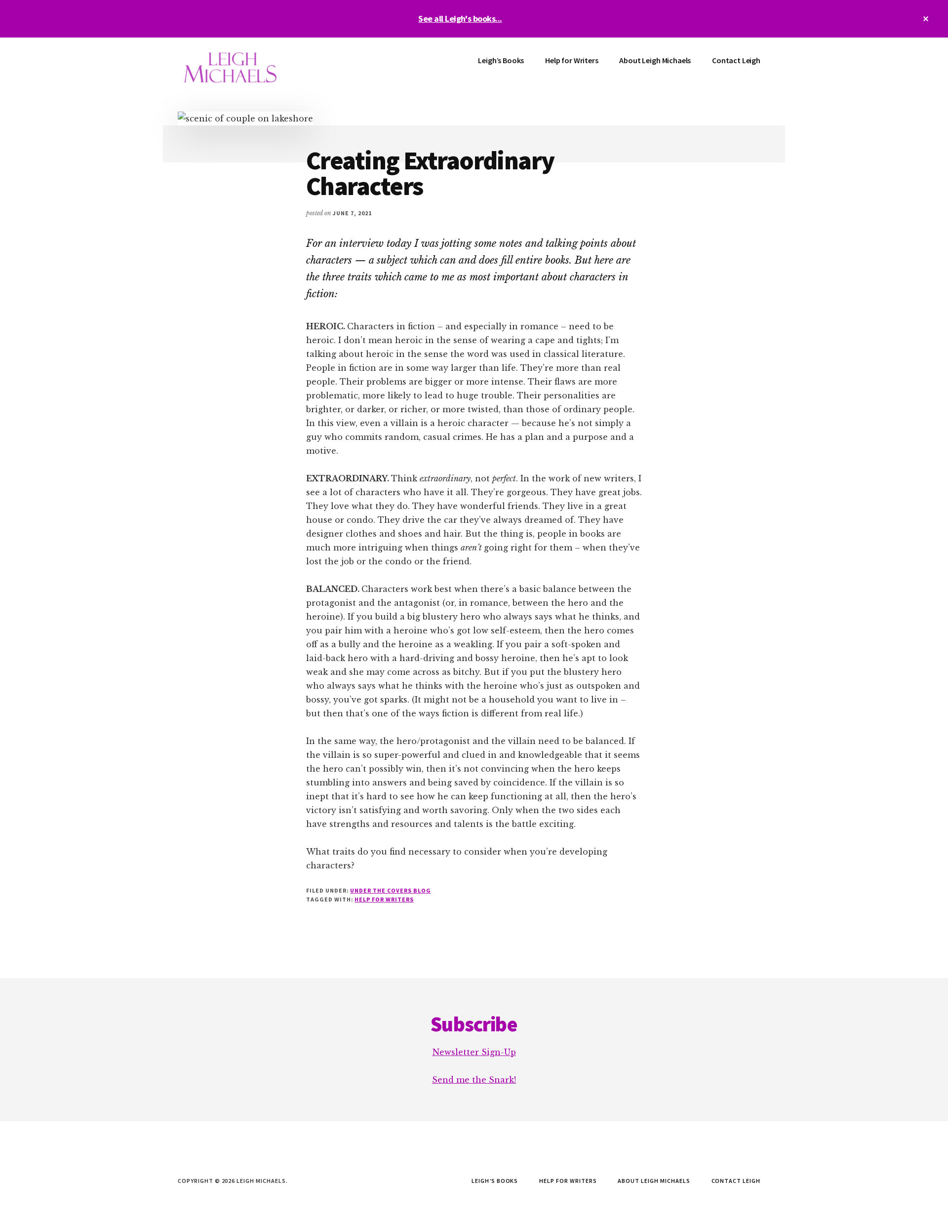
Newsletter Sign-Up (474, 1052)
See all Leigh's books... (460, 18)
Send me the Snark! (474, 1080)
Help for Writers (384, 899)
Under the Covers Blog (390, 890)
